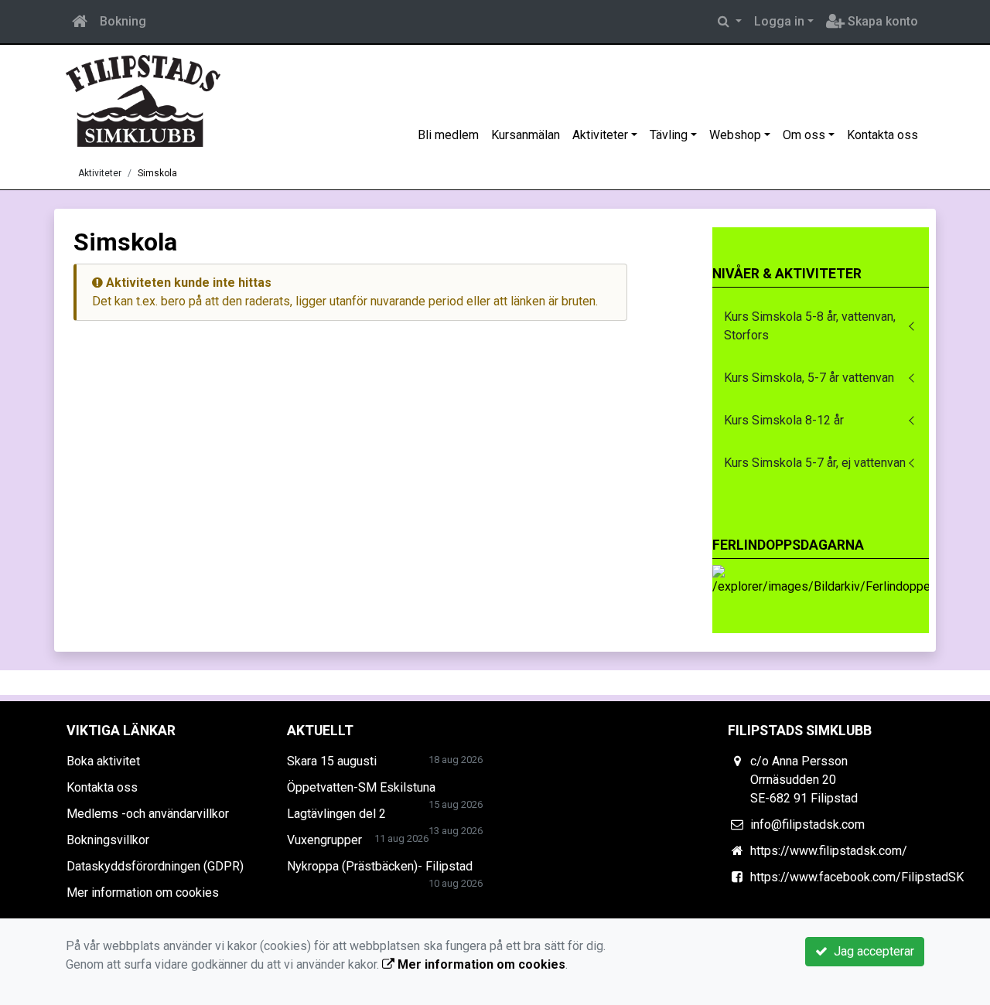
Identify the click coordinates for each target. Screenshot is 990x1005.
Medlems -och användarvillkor (148, 813)
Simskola (157, 173)
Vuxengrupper (324, 840)
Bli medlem (448, 135)
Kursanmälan (525, 135)
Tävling (669, 135)
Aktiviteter (600, 135)
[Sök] (730, 21)
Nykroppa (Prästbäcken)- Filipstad (380, 866)
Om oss (804, 135)
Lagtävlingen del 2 (336, 813)
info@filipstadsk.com (807, 824)
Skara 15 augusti (332, 761)
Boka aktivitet (103, 761)
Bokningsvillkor (108, 840)
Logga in (779, 21)
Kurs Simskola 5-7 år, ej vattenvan (815, 462)
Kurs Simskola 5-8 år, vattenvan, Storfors (810, 325)
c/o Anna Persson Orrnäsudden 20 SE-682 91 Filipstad (804, 780)
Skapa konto (881, 21)
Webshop (735, 135)
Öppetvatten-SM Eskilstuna (361, 787)
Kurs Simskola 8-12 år (784, 420)
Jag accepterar (871, 951)
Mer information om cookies (143, 892)
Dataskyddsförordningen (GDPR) (155, 866)
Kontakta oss (882, 135)
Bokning (123, 21)
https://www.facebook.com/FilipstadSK (857, 877)
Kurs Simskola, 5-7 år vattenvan (809, 377)
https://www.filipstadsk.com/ (828, 850)
